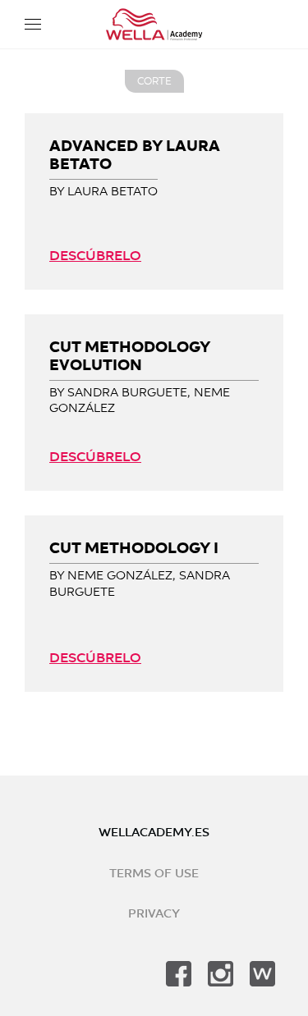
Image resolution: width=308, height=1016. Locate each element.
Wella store (262, 973)
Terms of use (154, 874)
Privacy (154, 914)
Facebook (178, 973)
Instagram (220, 973)
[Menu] (32, 24)
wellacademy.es (154, 833)
